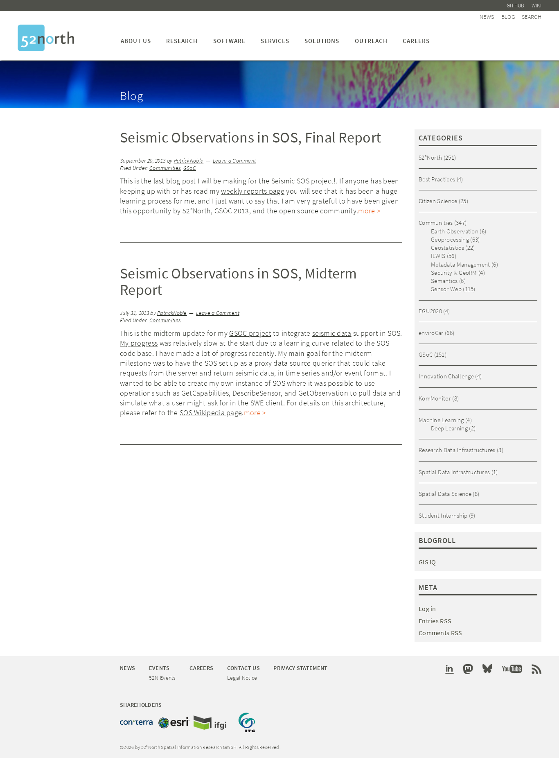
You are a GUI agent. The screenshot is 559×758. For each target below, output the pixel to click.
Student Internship (443, 515)
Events (159, 668)
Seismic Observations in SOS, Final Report (250, 137)
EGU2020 (430, 311)
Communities (164, 168)
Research (182, 41)
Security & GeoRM (454, 272)
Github (516, 5)
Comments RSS (440, 633)
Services (275, 41)
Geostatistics (447, 247)
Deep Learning (449, 428)
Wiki (536, 5)
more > (369, 210)
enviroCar (431, 333)
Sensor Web (446, 289)
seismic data (332, 333)
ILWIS (438, 256)
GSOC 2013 (231, 210)
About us (136, 41)
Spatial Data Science (445, 494)
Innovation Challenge (446, 376)
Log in (427, 608)
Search (531, 16)
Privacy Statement (300, 668)
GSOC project (250, 333)
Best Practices (437, 179)
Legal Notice (242, 677)
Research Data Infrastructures (457, 450)
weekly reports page (252, 191)
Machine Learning (441, 420)
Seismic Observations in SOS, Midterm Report (238, 281)
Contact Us (243, 668)
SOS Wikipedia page (211, 412)
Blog (508, 16)
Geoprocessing (450, 239)
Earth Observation (454, 231)
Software (229, 41)
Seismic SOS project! (303, 181)
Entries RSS (435, 621)
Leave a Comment (234, 160)
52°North (430, 157)
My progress (139, 343)
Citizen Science (438, 201)
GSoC (189, 168)
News (487, 16)
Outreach (371, 41)
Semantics (444, 281)
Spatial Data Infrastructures (454, 472)
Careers (416, 41)
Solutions (321, 41)
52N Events (162, 677)
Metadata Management (460, 264)
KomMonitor (435, 398)
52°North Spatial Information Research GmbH (46, 38)
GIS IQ (427, 562)
